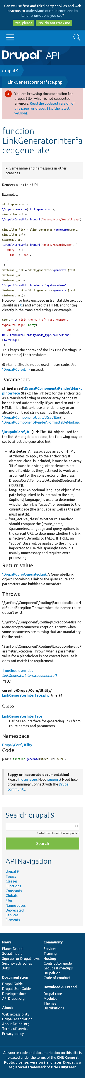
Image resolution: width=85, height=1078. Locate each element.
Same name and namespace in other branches (36, 170)
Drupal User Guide (16, 989)
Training (50, 953)
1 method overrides (29, 673)
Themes (50, 1003)
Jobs (6, 968)
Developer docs (14, 994)
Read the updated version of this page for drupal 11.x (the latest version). (44, 108)
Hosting (50, 958)
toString (10, 340)
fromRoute (36, 285)
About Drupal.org (15, 1024)
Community (53, 942)
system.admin (55, 285)
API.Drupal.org (13, 998)
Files (9, 900)
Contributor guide (58, 963)
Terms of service (15, 1029)
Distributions (54, 1008)
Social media (12, 953)
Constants (14, 891)
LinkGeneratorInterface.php (35, 82)
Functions (13, 886)
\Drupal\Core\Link (16, 369)
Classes (12, 881)
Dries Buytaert (63, 1067)
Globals (12, 896)
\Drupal (7, 209)
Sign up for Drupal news (21, 958)
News (7, 942)
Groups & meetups (58, 968)
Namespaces (16, 905)
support (53, 779)
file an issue (27, 779)
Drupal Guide (12, 984)
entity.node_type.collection (47, 335)
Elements (13, 920)
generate (62, 229)
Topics (11, 876)
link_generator (40, 209)
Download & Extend (60, 987)
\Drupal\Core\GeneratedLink (24, 574)
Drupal (69, 1062)
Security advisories (17, 963)
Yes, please (23, 23)
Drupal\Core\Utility (17, 745)
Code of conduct (57, 978)
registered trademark (27, 1067)
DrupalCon (52, 973)
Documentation (15, 977)
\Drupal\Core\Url (14, 219)
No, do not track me (54, 23)
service (21, 209)
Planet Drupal (12, 949)
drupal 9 (10, 70)
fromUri (35, 219)
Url (4, 335)
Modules (50, 998)
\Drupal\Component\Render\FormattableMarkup (40, 422)
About (7, 1008)
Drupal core (53, 994)
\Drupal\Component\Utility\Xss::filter (31, 417)
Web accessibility (15, 1014)
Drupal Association (17, 1019)
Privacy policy (13, 1034)
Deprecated (15, 910)
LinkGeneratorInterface (22, 716)
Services (12, 915)
